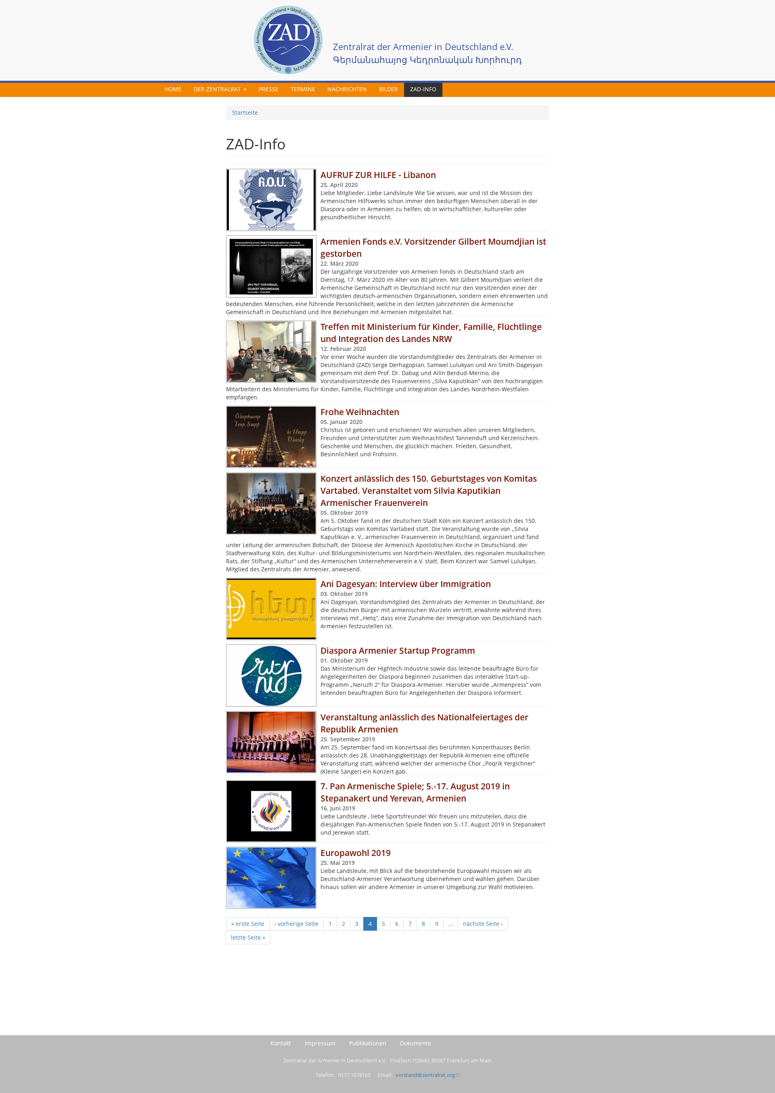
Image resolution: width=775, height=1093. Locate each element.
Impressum (320, 1043)
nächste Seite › (483, 923)
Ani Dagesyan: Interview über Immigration (405, 584)
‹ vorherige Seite (296, 923)
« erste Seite (247, 923)
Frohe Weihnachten (359, 411)
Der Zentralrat (218, 89)
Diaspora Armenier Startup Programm (397, 650)
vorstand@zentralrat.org (425, 1075)
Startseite (245, 112)
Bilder (388, 89)
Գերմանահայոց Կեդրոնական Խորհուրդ (427, 59)
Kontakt (280, 1043)
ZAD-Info (423, 89)
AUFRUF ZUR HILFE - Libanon (378, 174)
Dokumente (415, 1043)
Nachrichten (347, 89)
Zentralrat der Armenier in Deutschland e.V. (423, 46)
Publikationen (367, 1043)
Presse (269, 89)
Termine (303, 89)
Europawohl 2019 (355, 852)
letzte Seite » (248, 937)
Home (173, 89)
